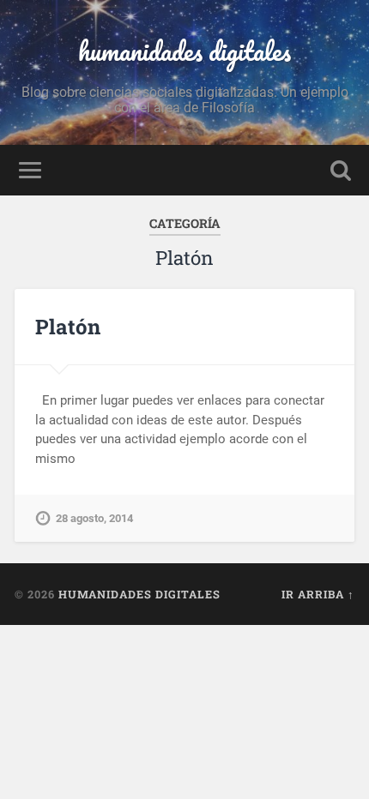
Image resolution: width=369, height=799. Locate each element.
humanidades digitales (184, 51)
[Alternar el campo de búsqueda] (340, 170)
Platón (67, 326)
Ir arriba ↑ (317, 594)
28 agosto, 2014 (94, 518)
